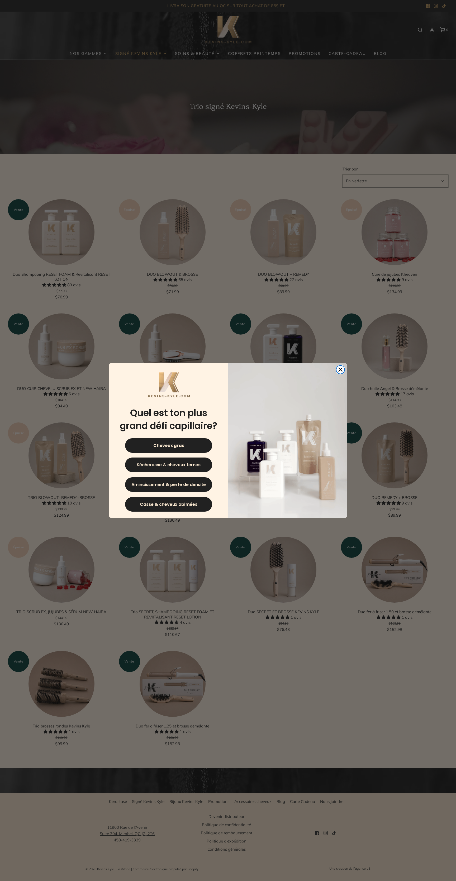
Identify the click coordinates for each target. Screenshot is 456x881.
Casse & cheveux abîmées (168, 504)
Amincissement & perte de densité (168, 485)
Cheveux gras (168, 445)
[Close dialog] (340, 369)
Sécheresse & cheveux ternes (169, 465)
